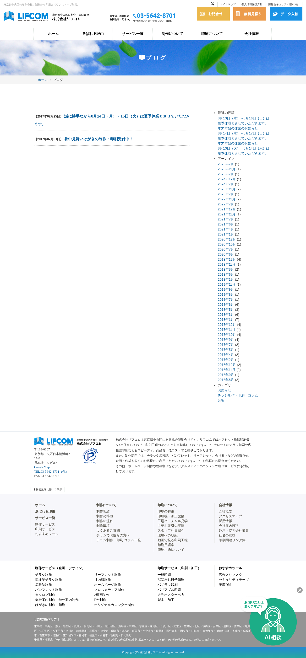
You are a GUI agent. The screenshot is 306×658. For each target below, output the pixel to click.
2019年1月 (226, 279)
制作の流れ (104, 521)
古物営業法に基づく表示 (47, 489)
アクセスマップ (230, 516)
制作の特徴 (104, 516)
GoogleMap (42, 467)
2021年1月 (226, 234)
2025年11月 (226, 169)
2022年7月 (226, 204)
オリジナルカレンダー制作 (114, 605)
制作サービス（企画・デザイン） (60, 568)
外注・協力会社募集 (234, 530)
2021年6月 (226, 224)
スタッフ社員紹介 (171, 530)
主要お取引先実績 (171, 526)
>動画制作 (101, 595)
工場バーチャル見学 (173, 521)
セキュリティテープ (234, 580)
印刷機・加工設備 (171, 516)
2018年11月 (226, 284)
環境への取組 (168, 535)
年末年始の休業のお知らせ (238, 128)
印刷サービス (45, 529)
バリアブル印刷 (169, 590)
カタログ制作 (45, 595)
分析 (221, 400)
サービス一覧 (132, 34)
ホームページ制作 (107, 585)
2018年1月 (226, 319)
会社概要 (225, 511)
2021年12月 (227, 209)
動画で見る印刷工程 (173, 540)
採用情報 (225, 521)
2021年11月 (226, 214)
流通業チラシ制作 (48, 580)
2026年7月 (226, 164)
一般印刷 (164, 575)
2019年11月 (226, 264)
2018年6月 (226, 304)
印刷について (212, 34)
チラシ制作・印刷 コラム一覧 (118, 540)
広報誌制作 (43, 585)
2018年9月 (226, 289)
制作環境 (103, 526)
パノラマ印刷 (168, 585)
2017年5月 (226, 350)
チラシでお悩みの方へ (113, 535)
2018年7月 (226, 299)
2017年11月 (226, 330)
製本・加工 (166, 600)
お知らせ (224, 390)
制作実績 (103, 511)
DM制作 (100, 600)
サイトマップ (228, 4)
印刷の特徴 (166, 511)
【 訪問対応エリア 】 (46, 619)
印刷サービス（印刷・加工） (179, 568)
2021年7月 (226, 219)
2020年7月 (226, 249)
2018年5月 (226, 309)
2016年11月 (226, 370)
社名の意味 (227, 535)
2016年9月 (226, 375)
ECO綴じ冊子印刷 (171, 580)
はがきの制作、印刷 (50, 605)
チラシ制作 (43, 575)
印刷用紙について (171, 549)
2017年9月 (226, 340)
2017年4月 (226, 355)
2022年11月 (226, 199)
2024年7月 (226, 184)
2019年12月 (227, 259)
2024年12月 (227, 179)
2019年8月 (226, 269)
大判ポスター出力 (171, 595)
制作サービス (45, 524)
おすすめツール (47, 534)
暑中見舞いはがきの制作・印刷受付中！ (98, 139)
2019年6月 (226, 274)
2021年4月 (226, 229)
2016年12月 (227, 365)
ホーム (53, 34)
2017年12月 (227, 324)
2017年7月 (226, 345)
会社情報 (252, 34)
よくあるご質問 (108, 530)
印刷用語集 (166, 545)
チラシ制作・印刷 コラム (238, 395)
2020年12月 (227, 239)
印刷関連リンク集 (232, 540)
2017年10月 (227, 335)
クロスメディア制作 (109, 590)
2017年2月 (226, 360)
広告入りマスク (230, 575)
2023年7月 (226, 194)
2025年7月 (226, 174)
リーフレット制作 (107, 575)
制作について (172, 34)
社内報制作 (102, 580)
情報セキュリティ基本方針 (284, 4)
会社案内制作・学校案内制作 (57, 600)
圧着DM (225, 585)
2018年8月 (226, 294)
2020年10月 (227, 244)
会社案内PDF (228, 526)
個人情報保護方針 (251, 4)
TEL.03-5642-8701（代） (51, 471)
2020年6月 (226, 254)
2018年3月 (226, 314)
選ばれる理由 (93, 34)
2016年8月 (226, 380)
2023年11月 (226, 189)
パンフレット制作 (48, 590)
